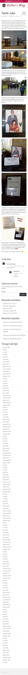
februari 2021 (6, 506)
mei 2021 (5, 498)
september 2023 (7, 431)
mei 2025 (5, 383)
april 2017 (5, 616)
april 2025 (5, 385)
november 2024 (6, 397)
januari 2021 (6, 508)
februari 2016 (6, 650)
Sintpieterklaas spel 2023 (16, 322)
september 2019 (7, 547)
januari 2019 (6, 566)
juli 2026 (5, 349)
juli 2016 (5, 638)
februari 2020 (6, 534)
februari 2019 (6, 563)
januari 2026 (6, 364)
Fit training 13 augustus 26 (9, 310)
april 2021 (5, 501)
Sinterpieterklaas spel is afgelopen (17, 335)
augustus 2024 (6, 405)
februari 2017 (6, 621)
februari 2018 (6, 592)
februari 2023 (6, 448)
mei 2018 (5, 585)
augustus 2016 (6, 635)
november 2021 (6, 484)
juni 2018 (5, 583)
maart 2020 (5, 532)
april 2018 (5, 587)
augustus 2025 (6, 376)
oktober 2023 (6, 429)
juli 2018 (5, 580)
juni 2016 (5, 640)
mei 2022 (5, 470)
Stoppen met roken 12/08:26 (10, 313)
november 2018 (6, 571)
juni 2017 (5, 611)
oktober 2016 (6, 631)
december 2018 (6, 568)
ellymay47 (6, 16)
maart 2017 (5, 619)
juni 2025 (5, 381)
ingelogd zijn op (10, 286)
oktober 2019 (6, 544)
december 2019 (6, 539)
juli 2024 (5, 407)
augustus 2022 (6, 462)
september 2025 (7, 373)
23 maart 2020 (16, 273)
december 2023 (6, 424)
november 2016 (6, 628)
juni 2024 (5, 409)
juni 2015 (5, 662)
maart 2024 (5, 417)
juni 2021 (5, 496)
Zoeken (4, 291)
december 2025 (6, 366)
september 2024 (7, 402)
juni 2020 (5, 525)
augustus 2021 (6, 491)
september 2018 (7, 575)
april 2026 (5, 357)
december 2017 (6, 597)
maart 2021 (5, 503)
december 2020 (6, 510)
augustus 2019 (6, 549)
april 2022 (5, 472)
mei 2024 (5, 412)
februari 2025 (6, 390)
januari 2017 (6, 623)
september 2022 (7, 460)
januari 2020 (6, 537)
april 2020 (5, 530)
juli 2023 (5, 436)
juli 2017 (5, 609)
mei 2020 (5, 527)
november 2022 (6, 455)
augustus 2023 (6, 434)
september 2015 (7, 657)
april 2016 (5, 645)
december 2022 (6, 453)
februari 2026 (6, 361)
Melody (5, 335)
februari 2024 (6, 419)
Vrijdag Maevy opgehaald (9, 306)
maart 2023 (5, 446)
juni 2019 (5, 554)
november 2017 (6, 599)
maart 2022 (5, 474)
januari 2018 (6, 595)
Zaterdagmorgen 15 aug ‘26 (10, 303)
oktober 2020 (6, 515)
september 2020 (7, 518)
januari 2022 (6, 479)
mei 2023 (5, 441)
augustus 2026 (6, 347)
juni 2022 (5, 467)
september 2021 (7, 489)
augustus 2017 (6, 607)
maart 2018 (5, 590)
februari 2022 (6, 477)
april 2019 (5, 559)
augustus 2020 (6, 520)
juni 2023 (5, 438)
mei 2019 (5, 556)
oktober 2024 (6, 400)
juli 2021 (5, 494)
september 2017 (7, 604)
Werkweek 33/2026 (7, 308)
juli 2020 (5, 522)
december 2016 (6, 626)
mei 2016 (5, 643)
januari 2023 (6, 450)
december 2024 (6, 395)
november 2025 (6, 369)
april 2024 (5, 414)
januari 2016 (6, 652)
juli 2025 (5, 378)
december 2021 (6, 482)
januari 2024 (6, 421)
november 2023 (6, 426)
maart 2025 (5, 388)
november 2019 (6, 542)
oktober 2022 (6, 458)
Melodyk (5, 338)
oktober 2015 (6, 655)
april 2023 (5, 443)
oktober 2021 (6, 486)
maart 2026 (5, 359)
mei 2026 (5, 354)
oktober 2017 (6, 602)
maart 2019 (5, 561)
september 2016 (7, 633)
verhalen (17, 16)
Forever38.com (11, 264)
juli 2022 (5, 465)
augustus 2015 (6, 659)
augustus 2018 (6, 578)
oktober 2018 (6, 573)
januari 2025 (6, 393)
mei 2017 (5, 614)
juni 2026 (5, 352)
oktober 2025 (6, 371)
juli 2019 (5, 551)
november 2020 (6, 513)
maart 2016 (5, 647)
